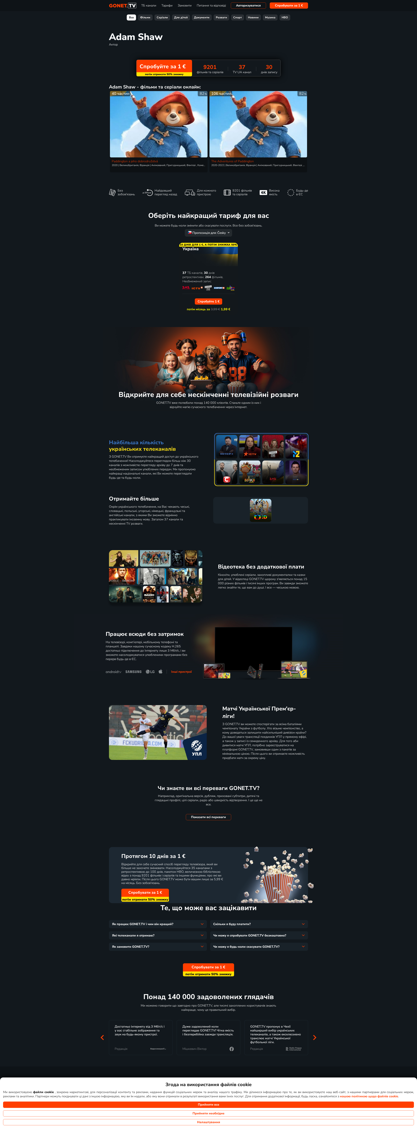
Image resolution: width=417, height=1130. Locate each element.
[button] (102, 1037)
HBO (285, 17)
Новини (253, 17)
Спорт (237, 17)
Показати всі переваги (208, 817)
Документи (201, 17)
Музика (270, 17)
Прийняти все (208, 1105)
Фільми (145, 17)
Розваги (221, 17)
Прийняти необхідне (208, 1113)
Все (131, 17)
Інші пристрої (181, 672)
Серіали (162, 17)
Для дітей (181, 17)
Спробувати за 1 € (289, 5)
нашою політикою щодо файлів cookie (369, 1096)
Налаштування (208, 1122)
